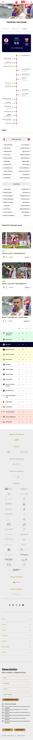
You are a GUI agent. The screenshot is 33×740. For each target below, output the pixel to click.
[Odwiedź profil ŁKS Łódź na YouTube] (23, 605)
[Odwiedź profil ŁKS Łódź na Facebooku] (9, 605)
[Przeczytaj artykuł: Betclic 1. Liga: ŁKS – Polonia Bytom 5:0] (16, 270)
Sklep (7, 730)
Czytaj (27, 257)
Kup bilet (20, 730)
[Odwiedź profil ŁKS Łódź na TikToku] (19, 605)
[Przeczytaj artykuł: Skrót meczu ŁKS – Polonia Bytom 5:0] (16, 240)
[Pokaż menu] (3, 2)
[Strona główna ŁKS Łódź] (16, 3)
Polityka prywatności (21, 735)
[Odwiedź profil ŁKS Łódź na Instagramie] (13, 605)
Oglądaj (26, 321)
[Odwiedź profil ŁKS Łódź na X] (16, 605)
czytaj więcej (6, 707)
